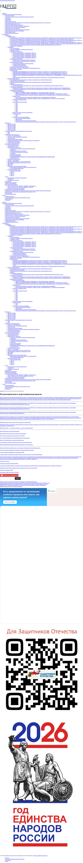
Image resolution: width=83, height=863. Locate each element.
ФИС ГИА (10, 165)
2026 (9, 133)
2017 (17, 105)
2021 (17, 110)
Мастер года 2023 (12, 127)
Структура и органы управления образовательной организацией (19, 16)
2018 (17, 106)
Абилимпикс (10, 47)
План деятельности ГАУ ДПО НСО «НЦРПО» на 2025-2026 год (22, 186)
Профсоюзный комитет (10, 32)
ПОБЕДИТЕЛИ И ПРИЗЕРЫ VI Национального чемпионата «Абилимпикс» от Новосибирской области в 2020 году (39, 77)
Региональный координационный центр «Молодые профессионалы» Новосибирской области (31, 79)
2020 (17, 109)
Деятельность (6, 34)
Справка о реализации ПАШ (6, 470)
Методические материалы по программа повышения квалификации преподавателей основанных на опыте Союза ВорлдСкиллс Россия (46, 121)
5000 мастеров (19, 119)
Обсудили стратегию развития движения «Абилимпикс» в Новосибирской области (18, 481)
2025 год (12, 173)
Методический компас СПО (14, 169)
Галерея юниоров (17, 113)
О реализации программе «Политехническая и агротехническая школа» (16, 442)
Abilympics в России (14, 50)
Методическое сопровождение (12, 144)
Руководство (8, 20)
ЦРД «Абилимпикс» (14, 48)
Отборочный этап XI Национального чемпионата (24, 60)
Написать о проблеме (10, 502)
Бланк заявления (9, 198)
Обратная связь (8, 193)
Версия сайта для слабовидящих (10, 475)
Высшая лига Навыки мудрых (19, 99)
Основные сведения (9, 15)
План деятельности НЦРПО (11, 184)
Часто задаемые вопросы (10, 194)
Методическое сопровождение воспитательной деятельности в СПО (20, 191)
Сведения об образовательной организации (12, 14)
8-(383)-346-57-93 (11, 0)
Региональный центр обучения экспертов (19, 67)
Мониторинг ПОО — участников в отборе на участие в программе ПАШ (16, 428)
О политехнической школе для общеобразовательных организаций (15, 438)
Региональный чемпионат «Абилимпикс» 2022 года (24, 57)
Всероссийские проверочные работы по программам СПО (23, 167)
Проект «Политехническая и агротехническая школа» (12, 440)
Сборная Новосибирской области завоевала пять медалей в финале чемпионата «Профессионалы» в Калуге (24, 484)
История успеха (13, 70)
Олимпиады (13, 149)
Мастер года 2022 (12, 128)
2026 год (12, 172)
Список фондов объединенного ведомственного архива (17, 197)
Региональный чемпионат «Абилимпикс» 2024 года (24, 55)
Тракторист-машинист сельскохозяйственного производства (18, 131)
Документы (8, 18)
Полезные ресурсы (14, 158)
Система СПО (8, 181)
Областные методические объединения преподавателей (22, 148)
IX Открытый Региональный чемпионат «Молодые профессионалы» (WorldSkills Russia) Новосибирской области (38, 85)
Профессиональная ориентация (12, 134)
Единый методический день (14, 159)
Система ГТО (11, 179)
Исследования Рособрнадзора (16, 168)
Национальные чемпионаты (16, 62)
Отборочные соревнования (16, 46)
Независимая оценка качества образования (14, 189)
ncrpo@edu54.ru (3, 0)
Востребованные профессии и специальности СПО (19, 162)
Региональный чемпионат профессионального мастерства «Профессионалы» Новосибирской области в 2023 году (35, 44)
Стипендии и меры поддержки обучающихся (15, 27)
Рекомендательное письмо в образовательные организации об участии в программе (18, 467)
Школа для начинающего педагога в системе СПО (19, 161)
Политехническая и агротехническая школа (9, 431)
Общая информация (9, 196)
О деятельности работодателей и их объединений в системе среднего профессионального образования (28, 190)
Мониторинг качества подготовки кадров (17, 166)
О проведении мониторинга (14, 142)
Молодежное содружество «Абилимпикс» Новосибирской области (25, 68)
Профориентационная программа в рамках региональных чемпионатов (23, 140)
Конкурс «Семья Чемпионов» (14, 135)
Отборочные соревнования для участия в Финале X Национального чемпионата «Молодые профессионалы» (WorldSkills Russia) (41, 88)
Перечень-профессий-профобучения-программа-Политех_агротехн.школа (16, 444)
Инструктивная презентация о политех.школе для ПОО (12, 435)
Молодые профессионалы (13, 78)
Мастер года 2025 (12, 125)
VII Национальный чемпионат (20, 65)
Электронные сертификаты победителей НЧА (23, 63)
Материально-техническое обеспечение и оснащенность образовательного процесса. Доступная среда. (28, 22)
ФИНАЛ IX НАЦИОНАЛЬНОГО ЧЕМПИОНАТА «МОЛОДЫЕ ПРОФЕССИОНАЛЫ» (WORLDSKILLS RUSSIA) (41, 93)
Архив (4, 195)
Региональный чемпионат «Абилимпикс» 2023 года (24, 56)
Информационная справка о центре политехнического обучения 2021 (15, 422)
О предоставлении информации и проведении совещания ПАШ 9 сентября (16, 450)
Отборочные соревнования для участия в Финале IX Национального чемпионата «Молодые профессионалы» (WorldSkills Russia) (41, 89)
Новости (4, 13)
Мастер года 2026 (12, 124)
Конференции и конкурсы (11, 182)
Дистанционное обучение (13, 145)
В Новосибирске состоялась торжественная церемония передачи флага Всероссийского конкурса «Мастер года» (25, 482)
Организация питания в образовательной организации (17, 29)
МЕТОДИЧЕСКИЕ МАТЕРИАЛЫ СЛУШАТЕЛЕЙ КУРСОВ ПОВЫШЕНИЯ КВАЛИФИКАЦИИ (32, 156)
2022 (17, 100)
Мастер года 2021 (12, 130)
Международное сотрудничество (12, 28)
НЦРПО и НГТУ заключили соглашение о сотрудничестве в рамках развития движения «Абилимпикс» (23, 485)
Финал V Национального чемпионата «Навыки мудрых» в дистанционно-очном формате (35, 97)
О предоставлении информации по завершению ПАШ (12, 452)
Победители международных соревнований (22, 112)
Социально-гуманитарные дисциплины (19, 152)
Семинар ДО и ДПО (4, 461)
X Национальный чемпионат (19, 64)
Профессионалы (11, 36)
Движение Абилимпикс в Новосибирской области (21, 49)
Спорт (6, 176)
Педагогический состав (10, 21)
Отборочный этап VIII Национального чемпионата (24, 61)
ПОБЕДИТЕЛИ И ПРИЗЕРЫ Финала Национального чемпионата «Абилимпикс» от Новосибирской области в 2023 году (40, 74)
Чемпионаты (8, 35)
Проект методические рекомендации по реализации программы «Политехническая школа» (20, 448)
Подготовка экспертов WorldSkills (23, 118)
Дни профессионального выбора (15, 139)
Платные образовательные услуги (12, 23)
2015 (17, 103)
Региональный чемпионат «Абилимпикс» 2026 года (24, 53)
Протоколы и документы (13, 180)
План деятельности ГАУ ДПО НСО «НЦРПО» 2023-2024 (20, 187)
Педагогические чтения (15, 154)
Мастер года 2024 (12, 126)
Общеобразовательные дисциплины (18, 151)
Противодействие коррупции (11, 33)
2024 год (12, 174)
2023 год (12, 175)
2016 (17, 104)
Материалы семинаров (15, 155)
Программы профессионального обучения (9, 472)
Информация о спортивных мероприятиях (17, 177)
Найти (17, 478)
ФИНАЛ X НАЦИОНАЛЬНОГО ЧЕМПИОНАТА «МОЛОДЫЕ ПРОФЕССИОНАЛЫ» (35, 92)
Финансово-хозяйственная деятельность (14, 25)
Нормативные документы (16, 69)
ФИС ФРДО (10, 163)
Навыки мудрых (16, 96)
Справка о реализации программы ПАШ (9, 463)
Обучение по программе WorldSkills (21, 117)
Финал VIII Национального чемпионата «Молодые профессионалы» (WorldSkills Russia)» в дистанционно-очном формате (43, 95)
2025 (9, 132)
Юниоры (12, 83)
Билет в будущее (11, 138)
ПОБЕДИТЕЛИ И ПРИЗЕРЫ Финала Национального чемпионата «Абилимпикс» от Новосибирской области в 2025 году (40, 71)
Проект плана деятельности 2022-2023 (16, 188)
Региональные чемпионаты (16, 51)
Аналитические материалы (14, 141)
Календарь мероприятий (10, 183)
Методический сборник (15, 170)
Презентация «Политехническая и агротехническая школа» (13, 433)
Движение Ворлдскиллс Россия (17, 81)
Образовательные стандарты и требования (14, 30)
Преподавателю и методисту (14, 147)
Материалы (7, 200)
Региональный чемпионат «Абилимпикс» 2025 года (24, 54)
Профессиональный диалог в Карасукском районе (11, 486)
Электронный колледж (13, 146)
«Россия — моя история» (13, 160)
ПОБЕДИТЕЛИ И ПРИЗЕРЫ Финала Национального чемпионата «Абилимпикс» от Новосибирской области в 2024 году (40, 72)
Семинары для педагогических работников (17, 137)
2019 (17, 107)
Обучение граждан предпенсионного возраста (26, 120)
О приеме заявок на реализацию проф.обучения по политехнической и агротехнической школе (21, 454)
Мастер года (8, 123)
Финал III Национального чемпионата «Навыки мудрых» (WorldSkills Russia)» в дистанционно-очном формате (40, 98)
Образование (8, 19)
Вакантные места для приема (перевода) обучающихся (17, 26)
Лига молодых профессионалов (20, 102)
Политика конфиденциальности (40, 855)
